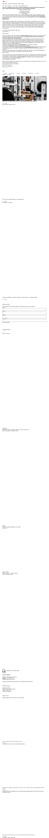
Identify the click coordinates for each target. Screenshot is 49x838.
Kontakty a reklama (6, 687)
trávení (36, 73)
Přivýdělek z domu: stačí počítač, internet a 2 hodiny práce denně (15, 429)
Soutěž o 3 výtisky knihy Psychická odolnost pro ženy (12, 741)
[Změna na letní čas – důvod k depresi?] (24, 549)
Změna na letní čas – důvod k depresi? (10, 573)
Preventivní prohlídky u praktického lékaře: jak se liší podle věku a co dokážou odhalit (19, 297)
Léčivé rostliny (22, 5)
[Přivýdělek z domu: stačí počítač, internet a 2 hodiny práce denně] (24, 380)
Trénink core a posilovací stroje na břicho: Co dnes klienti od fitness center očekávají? (19, 101)
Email (4, 311)
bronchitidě (11, 45)
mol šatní (24, 73)
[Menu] (46, 1)
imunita (18, 73)
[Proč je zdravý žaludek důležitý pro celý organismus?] (24, 151)
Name (4, 307)
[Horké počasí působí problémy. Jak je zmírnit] (24, 477)
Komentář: (4, 318)
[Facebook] (2, 671)
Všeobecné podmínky (6, 691)
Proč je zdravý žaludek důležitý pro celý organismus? (13, 199)
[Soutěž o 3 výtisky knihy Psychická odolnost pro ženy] (24, 719)
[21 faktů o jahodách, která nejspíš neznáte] (24, 621)
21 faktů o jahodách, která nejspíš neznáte (10, 670)
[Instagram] (4, 671)
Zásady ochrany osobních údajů (8, 689)
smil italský (30, 73)
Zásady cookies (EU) (6, 690)
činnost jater (30, 42)
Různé (3, 571)
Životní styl (4, 428)
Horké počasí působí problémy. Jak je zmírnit (11, 527)
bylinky (5, 73)
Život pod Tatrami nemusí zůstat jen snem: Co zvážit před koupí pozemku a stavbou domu (18, 834)
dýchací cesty (11, 73)
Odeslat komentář (6, 322)
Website (4, 314)
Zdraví (26, 5)
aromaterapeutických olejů (31, 46)
